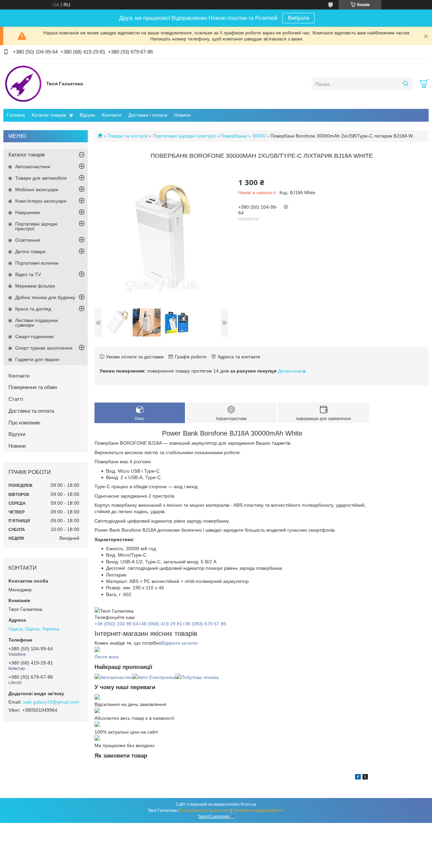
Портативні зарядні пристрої (184, 136)
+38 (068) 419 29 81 (160, 623)
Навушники (27, 212)
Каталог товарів (49, 115)
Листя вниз (106, 656)
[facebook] (358, 777)
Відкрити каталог (179, 643)
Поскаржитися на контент (205, 810)
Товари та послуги (127, 136)
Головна (16, 115)
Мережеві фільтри (35, 286)
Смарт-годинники (34, 336)
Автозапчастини (32, 166)
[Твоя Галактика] (23, 83)
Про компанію (24, 422)
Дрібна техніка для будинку (45, 297)
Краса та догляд (33, 309)
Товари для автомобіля (41, 178)
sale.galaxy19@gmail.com (51, 702)
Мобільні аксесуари (36, 189)
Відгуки (87, 115)
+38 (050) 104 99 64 (116, 623)
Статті (15, 399)
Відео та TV (28, 274)
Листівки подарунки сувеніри (36, 323)
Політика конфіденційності (258, 810)
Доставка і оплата (147, 115)
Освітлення (27, 240)
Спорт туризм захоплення (44, 348)
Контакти (112, 115)
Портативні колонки (36, 263)
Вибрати (298, 18)
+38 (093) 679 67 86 (204, 623)
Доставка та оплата (31, 411)
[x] (365, 777)
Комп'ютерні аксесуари (40, 201)
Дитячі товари (30, 251)
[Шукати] (405, 84)
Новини (182, 115)
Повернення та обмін (32, 387)
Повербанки (233, 136)
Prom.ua (248, 804)
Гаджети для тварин (37, 359)
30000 (259, 136)
